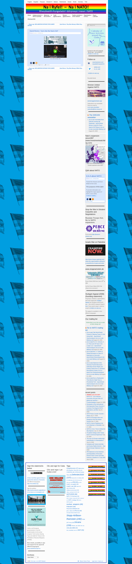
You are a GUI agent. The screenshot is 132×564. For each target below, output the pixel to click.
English (30, 2)
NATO (77, 492)
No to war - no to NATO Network (38, 561)
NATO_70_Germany (73, 496)
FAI (76, 480)
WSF (81, 530)
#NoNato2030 (31, 19)
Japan (78, 486)
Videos (37, 64)
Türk (86, 2)
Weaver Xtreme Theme (85, 561)
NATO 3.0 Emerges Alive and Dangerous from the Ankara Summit (95, 419)
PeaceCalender (95, 16)
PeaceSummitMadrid (73, 508)
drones (81, 477)
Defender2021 (74, 477)
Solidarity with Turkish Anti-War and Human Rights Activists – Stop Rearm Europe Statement (96, 446)
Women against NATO (66, 16)
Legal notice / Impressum (97, 561)
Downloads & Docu (87, 16)
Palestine (42, 64)
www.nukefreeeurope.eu (33, 548)
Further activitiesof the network (76, 16)
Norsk (74, 2)
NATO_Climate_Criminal (72, 498)
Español (36, 2)
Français (42, 2)
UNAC (82, 525)
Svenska (80, 2)
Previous (25, 9)
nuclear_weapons (75, 504)
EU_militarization (70, 480)
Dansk (69, 2)
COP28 (77, 472)
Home (29, 15)
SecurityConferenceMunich (73, 512)
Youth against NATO (57, 16)
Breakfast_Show (73, 470)
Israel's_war (71, 486)
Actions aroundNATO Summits (37, 16)
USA (69, 528)
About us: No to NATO (47, 16)
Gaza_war (69, 482)
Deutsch (49, 2)
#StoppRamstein (72, 468)
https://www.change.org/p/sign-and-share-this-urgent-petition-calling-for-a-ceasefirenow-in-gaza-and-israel (95, 261)
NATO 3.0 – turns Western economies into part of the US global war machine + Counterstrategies (95, 398)
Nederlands (63, 2)
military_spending (71, 492)
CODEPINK (70, 472)
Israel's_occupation (72, 484)
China (80, 470)
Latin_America (71, 488)
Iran (79, 482)
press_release (71, 510)
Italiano (56, 2)
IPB (75, 482)
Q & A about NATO (94, 176)
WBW (75, 528)
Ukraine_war (75, 525)
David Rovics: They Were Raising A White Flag (71, 24)
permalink (47, 64)
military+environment (73, 490)
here (86, 306)
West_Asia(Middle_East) (72, 530)
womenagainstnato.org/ (95, 101)
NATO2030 (72, 494)
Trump (71, 522)
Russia (78, 510)
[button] (31, 63)
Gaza (80, 480)
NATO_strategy (73, 500)
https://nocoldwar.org (32, 483)
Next (107, 9)
